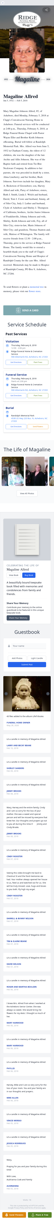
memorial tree (37, 286)
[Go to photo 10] (32, 708)
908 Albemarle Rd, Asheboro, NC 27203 (29, 356)
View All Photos (27, 493)
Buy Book (29, 575)
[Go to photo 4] (22, 708)
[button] (27, 693)
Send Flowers (38, 426)
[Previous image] (6, 693)
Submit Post (27, 664)
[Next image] (48, 693)
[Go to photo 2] (19, 708)
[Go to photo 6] (26, 708)
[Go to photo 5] (24, 708)
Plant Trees (38, 362)
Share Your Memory (18, 618)
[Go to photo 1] (18, 708)
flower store (34, 291)
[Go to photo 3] (21, 708)
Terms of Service (34, 1208)
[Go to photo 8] (29, 708)
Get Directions (16, 362)
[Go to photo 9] (31, 708)
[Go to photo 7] (27, 708)
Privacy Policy (19, 1208)
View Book (13, 575)
